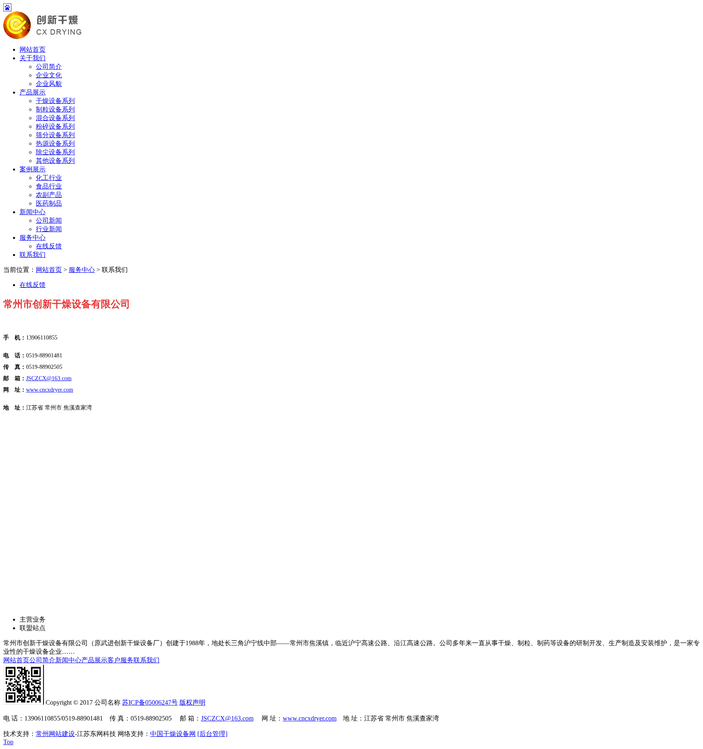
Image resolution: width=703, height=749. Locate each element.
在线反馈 (49, 246)
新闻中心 (33, 211)
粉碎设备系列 (55, 126)
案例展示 (33, 169)
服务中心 (33, 237)
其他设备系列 (55, 160)
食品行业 (49, 186)
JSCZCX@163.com (227, 718)
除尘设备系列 (55, 152)
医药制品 (49, 203)
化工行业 (49, 177)
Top (8, 741)
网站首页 (33, 49)
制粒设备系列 (55, 109)
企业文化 (49, 75)
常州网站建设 (55, 733)
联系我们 (33, 254)
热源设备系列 (55, 143)
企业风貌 (49, 83)
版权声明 (192, 702)
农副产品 (49, 194)
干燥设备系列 (55, 100)
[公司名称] (42, 36)
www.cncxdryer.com (309, 718)
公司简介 (49, 66)
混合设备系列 (55, 117)
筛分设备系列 (55, 134)
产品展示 (33, 92)
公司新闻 (49, 220)
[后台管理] (212, 733)
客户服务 (120, 660)
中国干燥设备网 (173, 733)
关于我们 (33, 58)
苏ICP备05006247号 (150, 702)
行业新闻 (49, 229)
